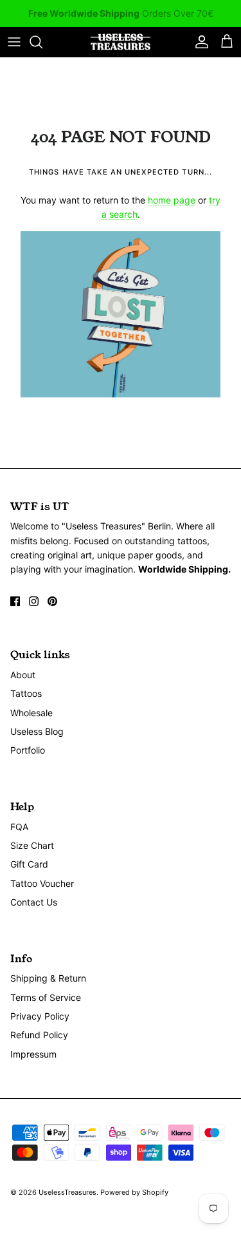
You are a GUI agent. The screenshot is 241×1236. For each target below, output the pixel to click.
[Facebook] (15, 601)
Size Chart (32, 845)
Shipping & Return (48, 978)
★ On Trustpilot (121, 18)
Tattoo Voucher (42, 883)
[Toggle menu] (14, 42)
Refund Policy (39, 1034)
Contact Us (33, 902)
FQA (19, 826)
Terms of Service (45, 997)
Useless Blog (37, 731)
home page (171, 200)
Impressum (33, 1054)
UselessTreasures (67, 1192)
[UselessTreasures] (120, 42)
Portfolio (27, 750)
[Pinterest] (52, 601)
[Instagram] (34, 601)
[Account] (198, 42)
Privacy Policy (39, 1016)
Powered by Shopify (134, 1192)
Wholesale (31, 712)
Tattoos (26, 693)
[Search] (42, 42)
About (22, 674)
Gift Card (29, 864)
